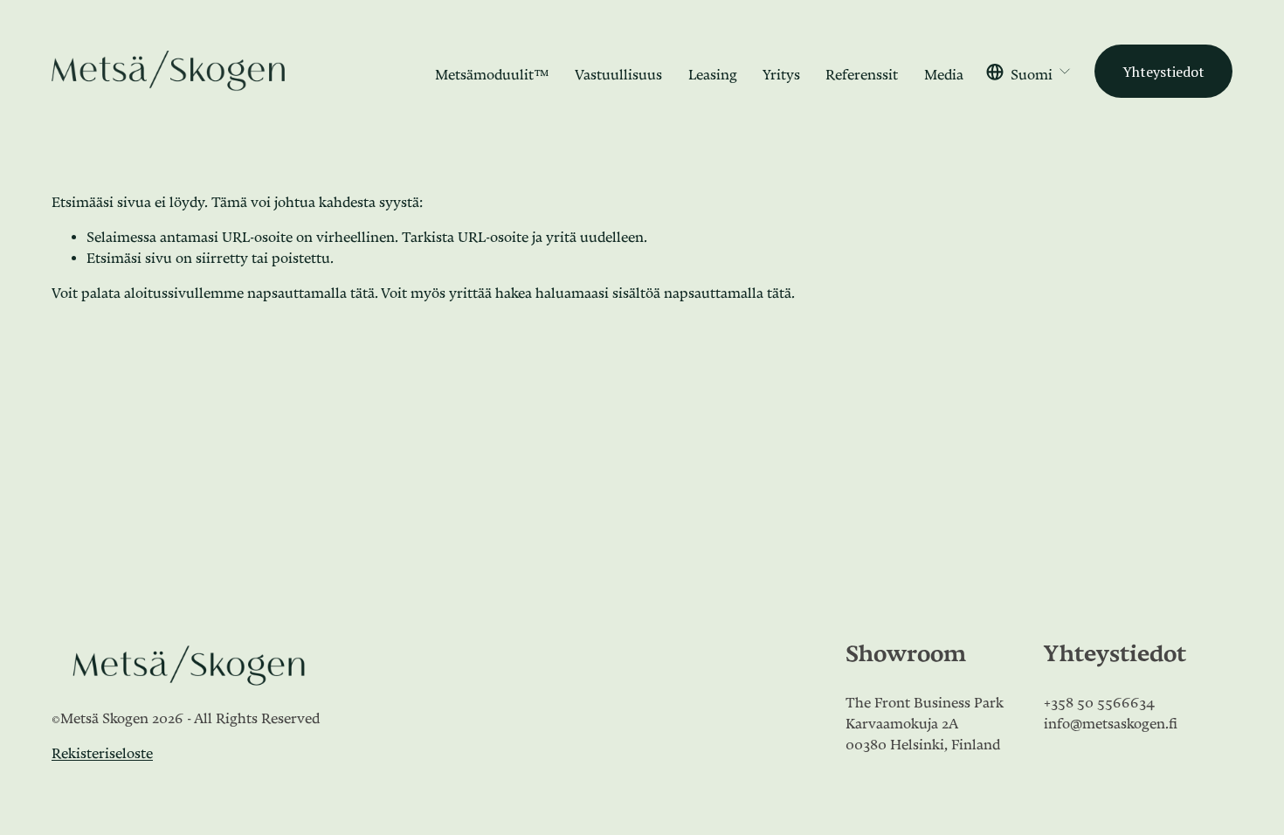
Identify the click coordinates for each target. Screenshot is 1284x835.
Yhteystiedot (1163, 71)
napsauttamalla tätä (311, 289)
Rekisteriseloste (102, 750)
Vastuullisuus (618, 71)
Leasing (712, 71)
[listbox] (1029, 71)
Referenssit (861, 71)
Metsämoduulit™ (492, 71)
